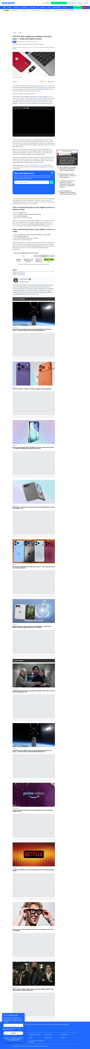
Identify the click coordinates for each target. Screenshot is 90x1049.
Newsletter (52, 81)
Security (21, 273)
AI (37, 7)
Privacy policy (48, 1034)
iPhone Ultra (24, 10)
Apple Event (14, 10)
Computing (32, 7)
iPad (15, 273)
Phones (9, 7)
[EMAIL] (30, 279)
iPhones (20, 32)
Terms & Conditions (16, 1039)
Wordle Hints (47, 10)
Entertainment (24, 7)
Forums (84, 7)
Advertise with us (49, 1037)
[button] (85, 3)
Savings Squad (77, 7)
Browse (65, 7)
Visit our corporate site (63, 1024)
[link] (18, 259)
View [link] (49, 259)
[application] (34, 122)
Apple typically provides (35, 98)
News (14, 41)
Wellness (43, 7)
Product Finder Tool (59, 10)
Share (16, 81)
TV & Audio (16, 7)
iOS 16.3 (39, 91)
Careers (31, 1037)
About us (63, 1037)
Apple (34, 89)
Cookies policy (64, 1034)
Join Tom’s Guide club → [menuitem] (59, 3)
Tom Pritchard (21, 41)
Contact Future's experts (34, 1034)
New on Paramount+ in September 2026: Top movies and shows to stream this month (68, 192)
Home (48, 7)
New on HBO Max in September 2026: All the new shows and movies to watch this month (68, 169)
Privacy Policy (20, 1038)
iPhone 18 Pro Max (35, 10)
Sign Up (13, 1033)
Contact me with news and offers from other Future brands (13, 1029)
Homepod (42, 165)
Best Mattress (71, 10)
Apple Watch (33, 165)
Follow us (44, 81)
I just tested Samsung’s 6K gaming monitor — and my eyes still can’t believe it (68, 176)
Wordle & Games (57, 7)
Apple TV (27, 165)
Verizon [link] (49, 261)
